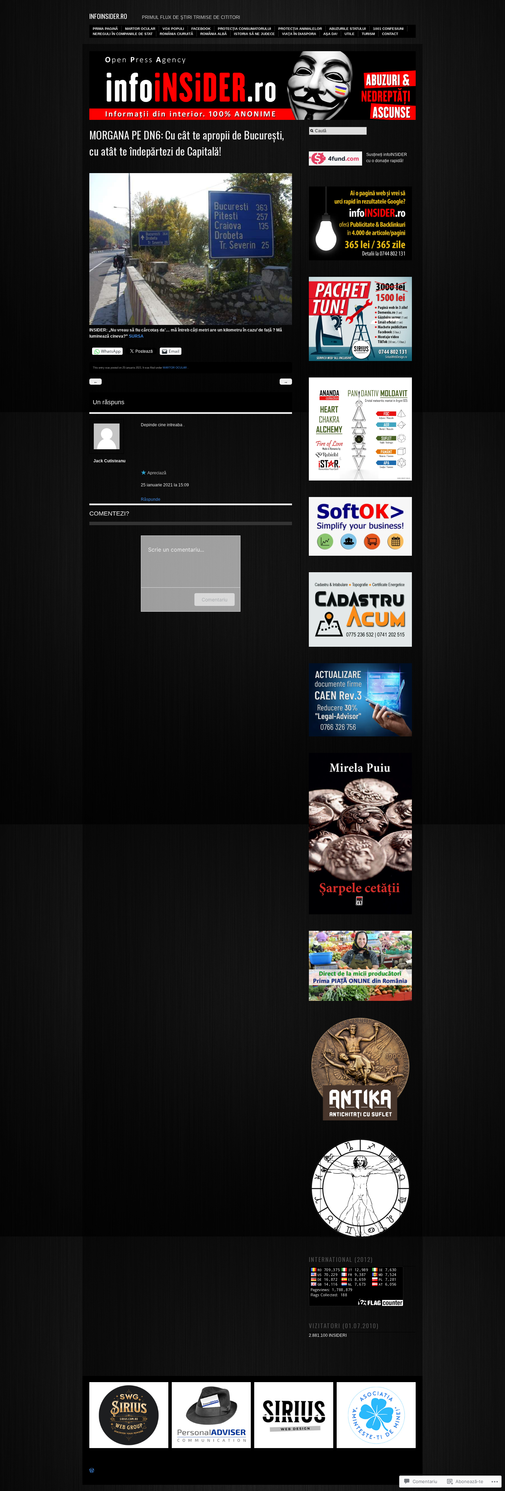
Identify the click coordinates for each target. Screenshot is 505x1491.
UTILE (350, 34)
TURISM (368, 34)
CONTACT (390, 34)
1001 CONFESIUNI (388, 29)
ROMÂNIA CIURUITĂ (176, 34)
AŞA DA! (330, 34)
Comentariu (214, 599)
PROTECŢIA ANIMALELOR (300, 29)
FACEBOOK (201, 29)
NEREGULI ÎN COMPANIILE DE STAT (123, 34)
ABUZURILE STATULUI (347, 29)
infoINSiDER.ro (108, 16)
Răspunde (150, 499)
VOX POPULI (173, 29)
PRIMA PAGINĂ (105, 29)
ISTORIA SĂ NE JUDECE (254, 34)
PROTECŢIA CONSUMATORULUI (244, 29)
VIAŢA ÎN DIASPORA (299, 34)
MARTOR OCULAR (140, 29)
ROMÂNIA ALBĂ (213, 34)
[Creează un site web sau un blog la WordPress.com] (91, 1471)
